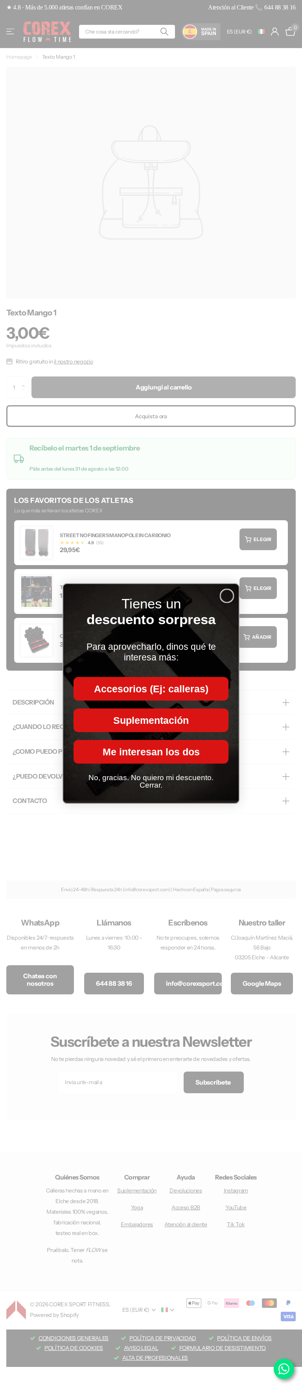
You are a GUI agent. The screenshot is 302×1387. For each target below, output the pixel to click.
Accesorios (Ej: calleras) (151, 688)
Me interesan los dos (151, 751)
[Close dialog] (227, 596)
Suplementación (151, 720)
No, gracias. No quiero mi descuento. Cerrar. (151, 781)
